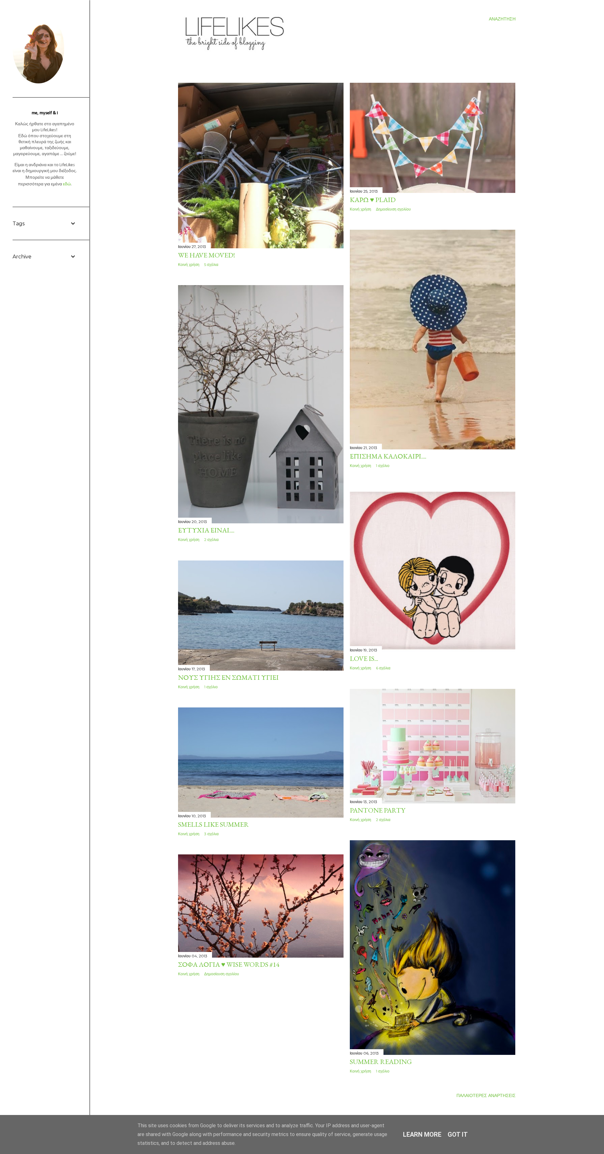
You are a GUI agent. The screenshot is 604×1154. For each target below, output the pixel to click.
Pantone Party (377, 810)
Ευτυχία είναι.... (206, 530)
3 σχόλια (211, 833)
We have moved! (206, 255)
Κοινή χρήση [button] (188, 264)
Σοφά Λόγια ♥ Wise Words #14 (229, 964)
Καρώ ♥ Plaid (373, 199)
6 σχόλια (383, 668)
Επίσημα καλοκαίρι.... (388, 456)
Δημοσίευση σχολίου (393, 209)
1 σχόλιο (382, 465)
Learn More (422, 1134)
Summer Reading (381, 1061)
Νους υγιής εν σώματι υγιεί (228, 677)
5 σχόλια (211, 264)
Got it (458, 1134)
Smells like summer (213, 824)
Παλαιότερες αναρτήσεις (486, 1095)
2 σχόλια (211, 539)
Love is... (364, 658)
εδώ (67, 184)
